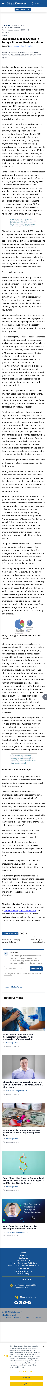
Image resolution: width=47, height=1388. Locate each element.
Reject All (26, 1378)
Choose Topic (21, 9)
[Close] (43, 1346)
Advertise (23, 1255)
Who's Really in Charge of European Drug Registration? (13, 941)
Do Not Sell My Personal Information (23, 1266)
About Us (17, 1317)
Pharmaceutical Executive (11, 28)
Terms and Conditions (23, 1271)
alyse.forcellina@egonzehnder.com (20, 910)
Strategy (6, 987)
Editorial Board (23, 1260)
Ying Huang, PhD (22, 1091)
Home (8, 1317)
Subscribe (35, 969)
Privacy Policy (23, 1268)
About (23, 1253)
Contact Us (23, 1258)
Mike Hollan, (10, 1091)
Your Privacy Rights (23, 1273)
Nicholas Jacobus (12, 1043)
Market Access (16, 987)
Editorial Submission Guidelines (23, 1263)
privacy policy (8, 975)
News (27, 1317)
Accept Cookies (26, 1384)
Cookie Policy (19, 1367)
